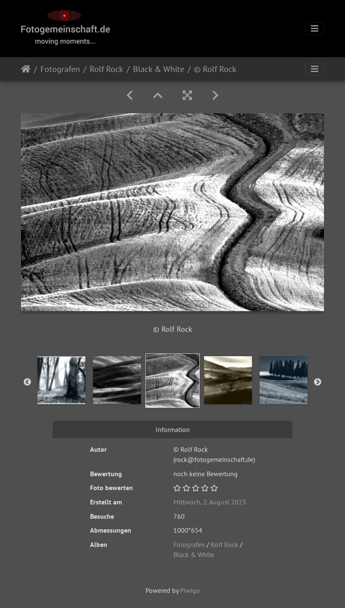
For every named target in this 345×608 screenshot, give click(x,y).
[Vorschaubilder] (157, 95)
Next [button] (317, 382)
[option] (61, 380)
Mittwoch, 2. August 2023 (209, 502)
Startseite (26, 69)
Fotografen (60, 69)
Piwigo (190, 590)
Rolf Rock (106, 69)
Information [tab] (173, 429)
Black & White (158, 69)
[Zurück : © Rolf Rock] (129, 95)
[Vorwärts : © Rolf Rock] (215, 95)
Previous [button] (27, 382)
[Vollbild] (187, 95)
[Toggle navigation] (314, 28)
